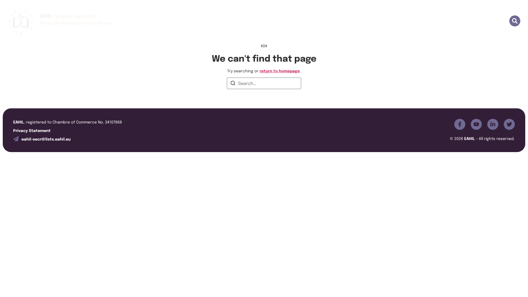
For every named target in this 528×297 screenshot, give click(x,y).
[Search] (233, 84)
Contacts (488, 21)
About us (306, 21)
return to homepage (280, 70)
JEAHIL (354, 21)
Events (379, 21)
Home (280, 21)
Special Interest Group (421, 21)
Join (331, 21)
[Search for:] (264, 83)
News (462, 21)
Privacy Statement (32, 130)
